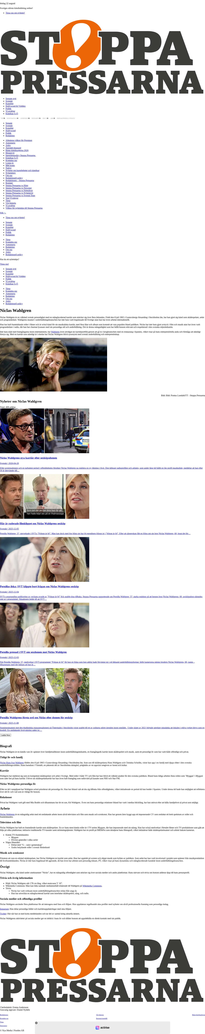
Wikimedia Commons (92, 886)
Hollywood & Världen (16, 106)
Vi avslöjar (10, 111)
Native (8, 168)
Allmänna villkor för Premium (19, 140)
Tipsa (3, 118)
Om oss (46, 118)
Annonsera (25, 118)
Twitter (3, 914)
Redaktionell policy (66, 118)
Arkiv (52, 118)
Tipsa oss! (4, 264)
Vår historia (11, 203)
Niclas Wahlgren (7, 814)
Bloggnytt (10, 153)
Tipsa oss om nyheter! (15, 13)
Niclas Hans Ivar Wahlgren (12, 762)
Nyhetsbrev (11, 173)
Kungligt (9, 103)
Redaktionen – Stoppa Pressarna (20, 180)
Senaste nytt (11, 98)
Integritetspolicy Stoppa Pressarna (21, 155)
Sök (2, 213)
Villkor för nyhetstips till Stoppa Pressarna (24, 208)
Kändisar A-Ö (12, 113)
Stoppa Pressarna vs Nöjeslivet (19, 190)
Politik (8, 108)
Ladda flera (5, 735)
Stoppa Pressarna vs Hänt (17, 185)
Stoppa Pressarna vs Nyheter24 (19, 193)
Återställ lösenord (13, 148)
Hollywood (11, 130)
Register (9, 183)
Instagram (4, 909)
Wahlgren (55, 332)
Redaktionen (4, 1015)
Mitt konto (10, 165)
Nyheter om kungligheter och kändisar (22, 170)
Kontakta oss (13, 118)
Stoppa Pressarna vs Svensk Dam (20, 195)
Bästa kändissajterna (198, 1015)
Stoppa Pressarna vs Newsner (19, 188)
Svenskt (9, 101)
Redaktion (36, 118)
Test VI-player (12, 198)
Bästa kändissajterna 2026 (17, 150)
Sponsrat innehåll (101, 1018)
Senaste (9, 123)
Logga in (10, 163)
